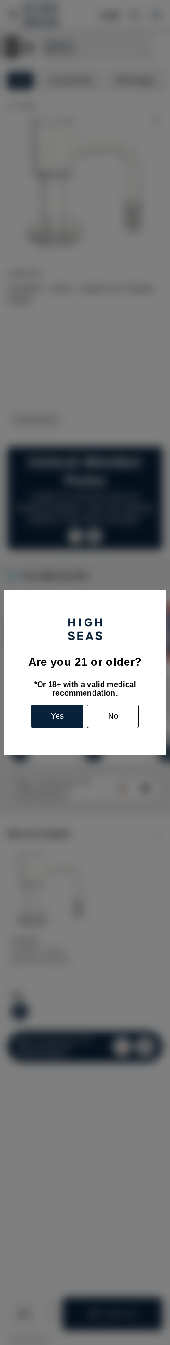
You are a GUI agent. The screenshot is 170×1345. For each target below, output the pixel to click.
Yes (57, 716)
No (113, 716)
